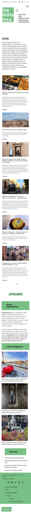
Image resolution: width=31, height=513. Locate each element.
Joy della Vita (8, 15)
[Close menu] (17, 10)
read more (4, 109)
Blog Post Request (11, 493)
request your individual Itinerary (14, 458)
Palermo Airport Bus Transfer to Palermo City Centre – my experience (14, 197)
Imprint (11, 498)
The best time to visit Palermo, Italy (14, 130)
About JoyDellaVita (11, 487)
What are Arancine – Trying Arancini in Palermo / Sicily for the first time (15, 232)
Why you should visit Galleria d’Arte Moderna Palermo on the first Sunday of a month (15, 160)
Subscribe (6, 509)
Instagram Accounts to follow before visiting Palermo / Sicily (14, 264)
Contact (8, 495)
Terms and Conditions (16, 501)
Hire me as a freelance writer (13, 470)
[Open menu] (27, 6)
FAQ (7, 490)
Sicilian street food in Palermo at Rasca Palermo (15, 93)
